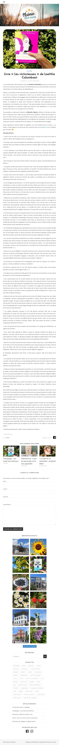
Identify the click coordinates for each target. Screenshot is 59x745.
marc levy (24, 681)
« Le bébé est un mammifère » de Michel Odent (47, 461)
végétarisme (41, 694)
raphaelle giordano (37, 688)
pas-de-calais (23, 684)
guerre (15, 675)
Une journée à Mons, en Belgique (21, 707)
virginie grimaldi (29, 694)
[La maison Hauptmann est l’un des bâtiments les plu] (21, 617)
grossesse (38, 672)
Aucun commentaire (34, 81)
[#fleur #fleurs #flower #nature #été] (21, 600)
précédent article (45, 127)
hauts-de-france (35, 675)
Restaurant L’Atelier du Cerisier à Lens (22, 714)
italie (21, 678)
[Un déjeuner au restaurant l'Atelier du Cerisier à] (38, 582)
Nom (5, 481)
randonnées (24, 688)
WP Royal (13, 742)
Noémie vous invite (51, 742)
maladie (15, 681)
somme (21, 691)
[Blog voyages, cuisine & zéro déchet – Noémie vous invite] (29, 15)
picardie (15, 688)
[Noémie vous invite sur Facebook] (27, 732)
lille (42, 678)
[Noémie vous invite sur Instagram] (31, 732)
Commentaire (7, 504)
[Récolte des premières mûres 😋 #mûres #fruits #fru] (21, 582)
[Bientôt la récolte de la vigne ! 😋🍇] (21, 564)
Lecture (29, 71)
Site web (5, 496)
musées (32, 681)
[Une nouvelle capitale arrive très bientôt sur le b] (21, 635)
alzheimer (16, 665)
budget (39, 665)
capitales (16, 668)
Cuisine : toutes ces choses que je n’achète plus (24, 718)
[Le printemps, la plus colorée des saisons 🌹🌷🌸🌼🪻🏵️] (38, 635)
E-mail (5, 489)
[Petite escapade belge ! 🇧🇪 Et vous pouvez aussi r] (21, 547)
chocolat (25, 668)
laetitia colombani (8, 434)
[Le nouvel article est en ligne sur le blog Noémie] (38, 617)
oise (14, 684)
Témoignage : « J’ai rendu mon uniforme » (23, 711)
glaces (30, 672)
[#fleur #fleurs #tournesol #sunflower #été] (38, 547)
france (23, 672)
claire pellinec (35, 668)
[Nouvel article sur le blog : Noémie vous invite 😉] (38, 564)
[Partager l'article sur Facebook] (54, 438)
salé (14, 691)
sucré (37, 691)
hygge (15, 678)
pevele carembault (35, 684)
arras (24, 665)
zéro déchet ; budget (30, 697)
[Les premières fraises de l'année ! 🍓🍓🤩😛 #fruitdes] (38, 600)
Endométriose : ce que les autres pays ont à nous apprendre (29, 461)
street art (29, 691)
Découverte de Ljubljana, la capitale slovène (23, 721)
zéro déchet (17, 697)
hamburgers (24, 675)
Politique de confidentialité (31, 742)
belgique (31, 665)
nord (38, 681)
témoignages (17, 694)
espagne (15, 672)
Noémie (8, 437)
